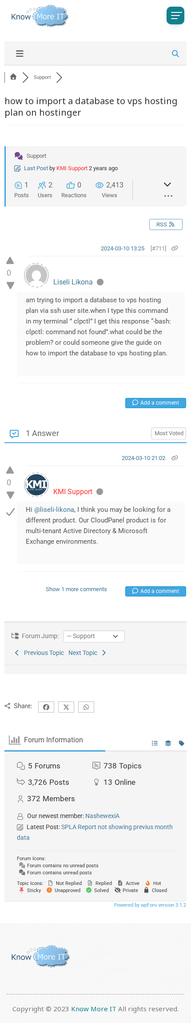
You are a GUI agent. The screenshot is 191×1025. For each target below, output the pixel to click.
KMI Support (72, 168)
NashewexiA (102, 815)
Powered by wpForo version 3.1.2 (149, 905)
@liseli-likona (54, 510)
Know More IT (93, 1008)
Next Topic (84, 652)
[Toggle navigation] (175, 15)
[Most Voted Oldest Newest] (168, 432)
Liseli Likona (73, 282)
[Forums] (13, 77)
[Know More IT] (38, 16)
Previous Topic (42, 652)
